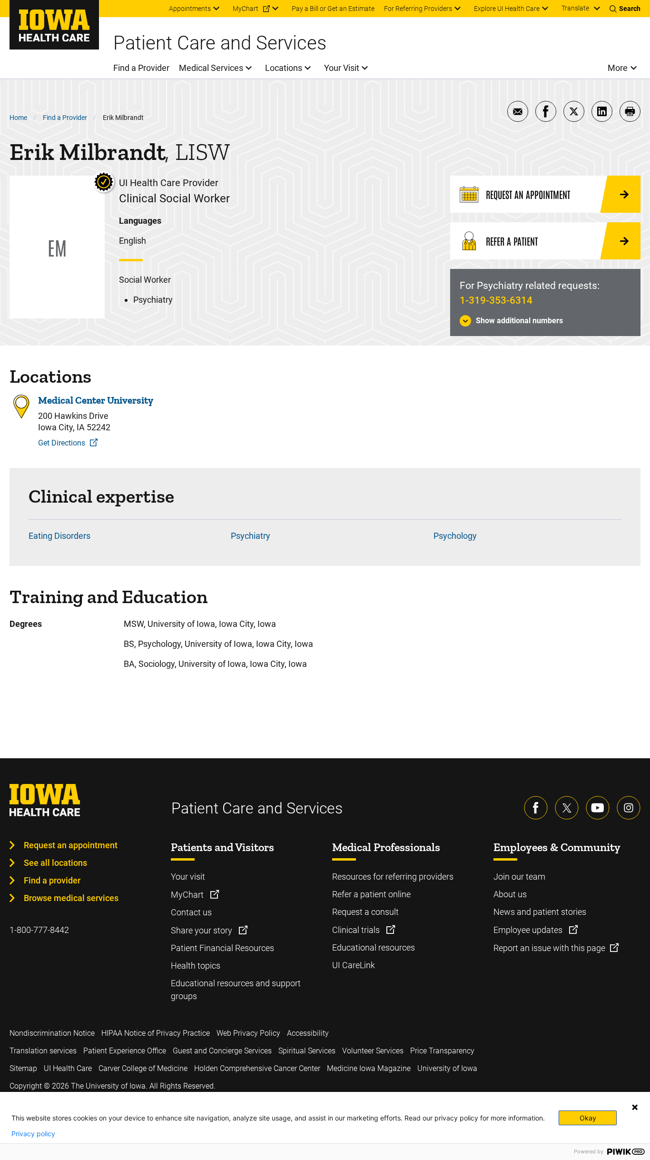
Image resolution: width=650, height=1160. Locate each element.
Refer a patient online (371, 894)
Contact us (191, 912)
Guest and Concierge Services (222, 1050)
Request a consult (365, 912)
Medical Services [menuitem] (211, 68)
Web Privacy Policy (248, 1033)
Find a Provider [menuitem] (141, 68)
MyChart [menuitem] (245, 8)
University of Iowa (447, 1068)
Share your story (202, 930)
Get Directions (61, 442)
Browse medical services (71, 898)
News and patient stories (539, 912)
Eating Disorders (59, 536)
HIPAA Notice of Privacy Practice (155, 1033)
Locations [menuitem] (283, 68)
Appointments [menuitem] (190, 8)
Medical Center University (95, 400)
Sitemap (23, 1068)
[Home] (54, 25)
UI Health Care (68, 1068)
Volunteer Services (373, 1050)
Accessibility (308, 1033)
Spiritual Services (306, 1050)
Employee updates (528, 930)
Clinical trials (357, 930)
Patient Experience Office (124, 1050)
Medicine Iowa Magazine (369, 1068)
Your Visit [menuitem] (341, 68)
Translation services (43, 1050)
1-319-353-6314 (496, 300)
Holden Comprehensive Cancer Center (257, 1068)
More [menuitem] (618, 68)
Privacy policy (33, 1134)
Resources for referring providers (392, 877)
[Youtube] (598, 808)
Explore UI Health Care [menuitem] (507, 8)
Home (18, 117)
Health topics (195, 966)
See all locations (55, 863)
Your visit (188, 877)
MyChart (188, 895)
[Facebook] (536, 808)
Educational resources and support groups (236, 989)
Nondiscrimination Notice (52, 1033)
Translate (575, 8)
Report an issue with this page (549, 948)
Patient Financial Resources (222, 948)
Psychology (455, 536)
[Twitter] (567, 808)
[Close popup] (635, 1107)
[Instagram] (628, 808)
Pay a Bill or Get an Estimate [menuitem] (333, 8)
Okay (588, 1118)
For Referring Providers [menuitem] (418, 8)
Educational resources (373, 947)
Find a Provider (65, 117)
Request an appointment (71, 845)
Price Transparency (442, 1050)
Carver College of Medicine (142, 1068)
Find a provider (52, 880)
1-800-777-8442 (39, 930)
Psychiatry (250, 536)
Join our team (519, 877)
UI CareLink (353, 965)
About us (510, 894)
